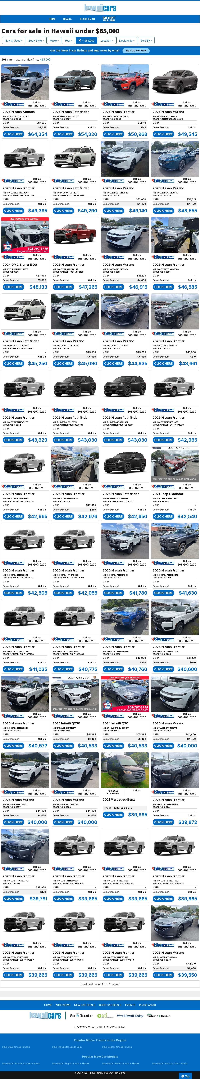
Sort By (145, 40)
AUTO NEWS (62, 1005)
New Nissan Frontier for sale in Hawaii (21, 1063)
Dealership (126, 40)
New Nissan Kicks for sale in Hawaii (169, 1063)
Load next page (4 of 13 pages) (100, 984)
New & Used (13, 40)
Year (68, 40)
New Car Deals (84, 1005)
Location (106, 40)
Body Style (35, 40)
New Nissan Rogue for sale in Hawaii (70, 1063)
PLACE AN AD (87, 18)
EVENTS (130, 1005)
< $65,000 (88, 40)
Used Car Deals (110, 1005)
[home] (100, 8)
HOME (52, 18)
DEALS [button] (67, 18)
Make (54, 40)
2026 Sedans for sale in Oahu (117, 1046)
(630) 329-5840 (123, 808)
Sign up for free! (136, 50)
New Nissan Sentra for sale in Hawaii (120, 1063)
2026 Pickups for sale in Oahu (67, 1046)
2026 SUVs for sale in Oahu (16, 1046)
